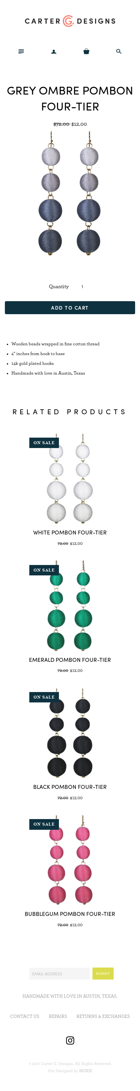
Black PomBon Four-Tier (70, 786)
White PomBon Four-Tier (70, 532)
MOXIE (85, 1071)
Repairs (58, 1016)
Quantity (59, 286)
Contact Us (24, 1016)
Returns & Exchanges (103, 1016)
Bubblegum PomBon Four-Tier (70, 914)
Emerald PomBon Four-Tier (70, 659)
